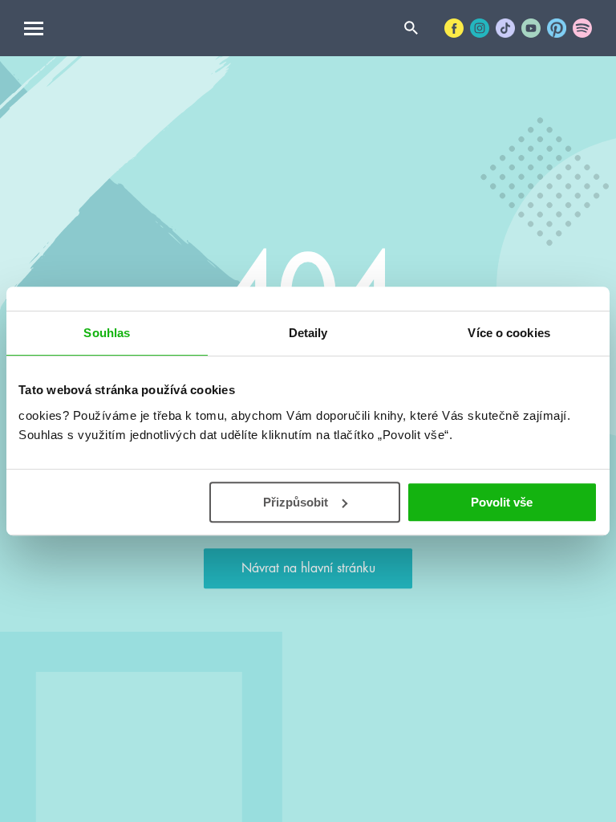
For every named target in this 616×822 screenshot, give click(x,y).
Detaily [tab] (308, 333)
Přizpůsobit (295, 502)
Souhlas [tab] (106, 333)
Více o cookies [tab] (508, 333)
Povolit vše (502, 502)
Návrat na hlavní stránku (308, 568)
